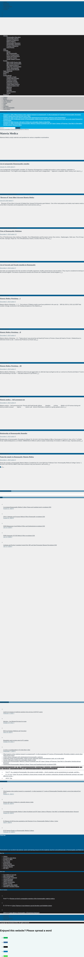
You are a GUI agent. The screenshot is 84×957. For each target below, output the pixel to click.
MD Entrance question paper (16, 768)
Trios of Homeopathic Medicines (11, 231)
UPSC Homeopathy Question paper (49, 768)
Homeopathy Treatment (10, 877)
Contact (5, 9)
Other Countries (11, 91)
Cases (5, 103)
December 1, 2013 (5, 460)
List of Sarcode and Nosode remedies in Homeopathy (18, 265)
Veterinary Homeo (12, 58)
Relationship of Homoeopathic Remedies (13, 433)
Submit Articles (7, 6)
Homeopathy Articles (13, 38)
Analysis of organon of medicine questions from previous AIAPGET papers (23, 712)
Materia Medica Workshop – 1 (10, 298)
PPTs (4, 74)
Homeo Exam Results (13, 69)
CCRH (19, 767)
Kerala (8, 93)
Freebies (5, 106)
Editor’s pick (3, 781)
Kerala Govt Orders (8, 865)
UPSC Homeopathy (9, 882)
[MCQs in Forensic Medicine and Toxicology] (6, 728)
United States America (13, 84)
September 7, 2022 (8, 751)
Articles (5, 35)
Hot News (6, 3)
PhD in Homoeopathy (13, 55)
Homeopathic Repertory (13, 43)
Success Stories (8, 866)
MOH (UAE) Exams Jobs (14, 62)
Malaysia (9, 87)
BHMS (8, 52)
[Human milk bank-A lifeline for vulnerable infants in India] (6, 799)
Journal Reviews (8, 879)
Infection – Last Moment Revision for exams (14, 721)
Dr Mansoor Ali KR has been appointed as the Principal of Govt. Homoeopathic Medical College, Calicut (30, 821)
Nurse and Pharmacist (13, 56)
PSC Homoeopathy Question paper (33, 768)
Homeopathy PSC (40, 767)
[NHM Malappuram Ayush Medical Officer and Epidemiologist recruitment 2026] (6, 523)
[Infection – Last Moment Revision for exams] (6, 718)
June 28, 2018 (4, 200)
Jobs (4, 49)
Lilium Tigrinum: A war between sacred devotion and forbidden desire (32, 905)
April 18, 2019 (7, 732)
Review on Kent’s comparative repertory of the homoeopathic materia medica (32, 898)
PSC (24, 768)
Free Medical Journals (9, 874)
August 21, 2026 (8, 794)
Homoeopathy (47, 767)
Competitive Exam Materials (12, 129)
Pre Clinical (6, 861)
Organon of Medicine (13, 40)
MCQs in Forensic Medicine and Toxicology (14, 731)
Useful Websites (8, 880)
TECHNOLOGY (8, 100)
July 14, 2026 (7, 527)
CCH (16, 767)
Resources (6, 5)
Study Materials (7, 71)
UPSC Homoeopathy (13, 68)
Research (6, 94)
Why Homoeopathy (8, 107)
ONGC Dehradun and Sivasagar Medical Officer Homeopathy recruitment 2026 (24, 516)
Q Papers (6, 72)
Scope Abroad (7, 75)
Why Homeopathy (8, 876)
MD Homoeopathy (12, 53)
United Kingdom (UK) (13, 85)
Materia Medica (11, 41)
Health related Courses (13, 59)
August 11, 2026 (8, 508)
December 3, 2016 (5, 234)
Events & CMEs (7, 859)
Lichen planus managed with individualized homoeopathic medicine (23, 757)
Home (5, 2)
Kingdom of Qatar (12, 80)
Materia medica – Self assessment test (12, 400)
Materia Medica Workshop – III (10, 366)
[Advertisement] (30, 29)
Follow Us (6, 8)
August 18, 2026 (8, 803)
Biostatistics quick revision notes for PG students (15, 740)
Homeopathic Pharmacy (14, 44)
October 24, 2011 (8, 723)
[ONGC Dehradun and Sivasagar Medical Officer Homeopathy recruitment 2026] (6, 514)
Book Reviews (7, 864)
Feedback (6, 920)
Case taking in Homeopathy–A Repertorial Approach (24, 912)
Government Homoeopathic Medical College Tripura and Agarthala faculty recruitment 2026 (27, 507)
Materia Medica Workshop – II (10, 332)
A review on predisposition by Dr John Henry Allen (16, 750)
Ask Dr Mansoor (8, 918)
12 (15, 234)
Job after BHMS (6, 768)
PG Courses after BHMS (10, 885)
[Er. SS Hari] (5, 903)
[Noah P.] (5, 896)
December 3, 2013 (5, 301)
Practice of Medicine (12, 46)
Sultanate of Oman (12, 81)
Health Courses (7, 883)
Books (5, 99)
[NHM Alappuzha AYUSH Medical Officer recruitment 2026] (6, 532)
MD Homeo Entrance (13, 65)
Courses (5, 50)
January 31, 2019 (5, 167)
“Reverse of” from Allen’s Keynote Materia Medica (17, 197)
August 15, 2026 (8, 813)
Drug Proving (10, 47)
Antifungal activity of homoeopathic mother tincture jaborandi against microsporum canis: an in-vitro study (33, 758)
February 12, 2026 (8, 832)
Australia (9, 90)
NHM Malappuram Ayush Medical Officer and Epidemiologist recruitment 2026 (24, 526)
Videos (5, 97)
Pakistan (9, 88)
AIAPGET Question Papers (11, 886)
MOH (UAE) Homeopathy (14, 63)
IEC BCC (6, 868)
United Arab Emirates (13, 78)
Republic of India (11, 77)
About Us (6, 915)
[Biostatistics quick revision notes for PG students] (6, 737)
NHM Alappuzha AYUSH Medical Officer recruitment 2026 (19, 535)
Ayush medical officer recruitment (7, 767)
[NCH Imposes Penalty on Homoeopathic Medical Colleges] (6, 827)
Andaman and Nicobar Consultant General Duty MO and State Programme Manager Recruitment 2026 (30, 545)
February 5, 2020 (8, 713)
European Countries (12, 83)
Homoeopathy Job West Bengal (58, 767)
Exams (5, 60)
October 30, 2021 (8, 742)
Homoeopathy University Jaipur (72, 767)
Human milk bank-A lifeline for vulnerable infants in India (19, 760)
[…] (81, 171)
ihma (1, 768)
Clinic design (7, 101)
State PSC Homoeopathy (14, 66)
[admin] (5, 910)
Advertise (6, 917)
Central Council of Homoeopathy (28, 767)
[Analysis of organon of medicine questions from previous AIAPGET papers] (6, 709)
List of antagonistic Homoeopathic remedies (14, 164)
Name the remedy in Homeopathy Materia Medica (17, 457)
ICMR (81, 767)
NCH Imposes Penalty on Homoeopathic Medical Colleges (18, 830)
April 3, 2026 (7, 822)
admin (12, 167)
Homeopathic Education (14, 37)
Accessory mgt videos (9, 858)
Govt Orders (6, 109)
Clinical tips (6, 862)
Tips (4, 104)
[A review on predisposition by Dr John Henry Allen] (6, 747)
